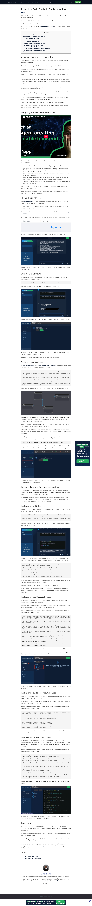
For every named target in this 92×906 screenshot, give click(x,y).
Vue (32, 846)
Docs (46, 2)
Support (51, 2)
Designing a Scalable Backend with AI (33, 36)
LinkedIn (58, 880)
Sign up (78, 2)
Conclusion (25, 52)
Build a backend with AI (31, 40)
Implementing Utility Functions (33, 45)
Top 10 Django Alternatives (33, 858)
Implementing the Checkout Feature (35, 50)
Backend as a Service (24, 2)
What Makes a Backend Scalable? (32, 35)
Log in (72, 2)
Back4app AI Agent (28, 201)
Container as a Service (37, 2)
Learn (23, 12)
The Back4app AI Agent (31, 38)
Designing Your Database (32, 41)
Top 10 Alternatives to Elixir (33, 856)
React (22, 846)
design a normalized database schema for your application (39, 365)
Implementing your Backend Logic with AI (34, 43)
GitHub (47, 880)
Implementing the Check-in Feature (35, 46)
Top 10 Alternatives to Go (32, 855)
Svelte (27, 846)
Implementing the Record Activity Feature (37, 48)
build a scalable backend (47, 26)
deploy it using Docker (42, 846)
